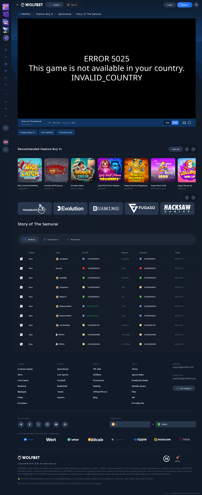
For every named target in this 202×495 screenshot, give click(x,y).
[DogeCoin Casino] (162, 439)
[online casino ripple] (140, 439)
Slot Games (47, 132)
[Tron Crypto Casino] (184, 439)
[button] (31, 174)
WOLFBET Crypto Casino (29, 468)
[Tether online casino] (73, 439)
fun (175, 123)
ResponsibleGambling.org (61, 478)
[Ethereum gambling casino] (117, 439)
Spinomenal (64, 13)
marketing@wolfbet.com (184, 378)
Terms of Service (88, 483)
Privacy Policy (70, 483)
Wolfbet (26, 13)
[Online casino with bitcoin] (95, 439)
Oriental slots (65, 132)
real (168, 123)
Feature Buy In (44, 13)
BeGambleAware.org (39, 478)
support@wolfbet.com (183, 367)
